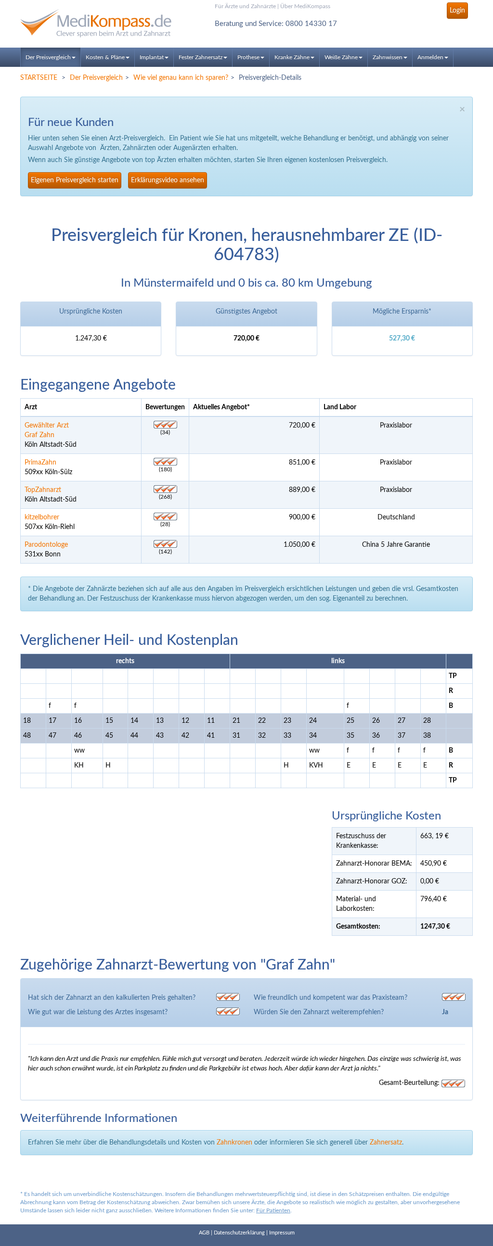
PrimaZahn (40, 462)
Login (457, 10)
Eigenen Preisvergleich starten (74, 180)
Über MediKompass (305, 6)
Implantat (152, 57)
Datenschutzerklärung (239, 1232)
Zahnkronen (234, 1142)
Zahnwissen (387, 57)
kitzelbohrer (42, 517)
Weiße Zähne (341, 57)
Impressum (282, 1232)
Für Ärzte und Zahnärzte (245, 6)
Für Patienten (273, 1210)
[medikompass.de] (90, 23)
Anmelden (430, 57)
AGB (204, 1232)
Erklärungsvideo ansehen (167, 180)
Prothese (248, 57)
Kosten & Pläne (105, 57)
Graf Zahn (39, 435)
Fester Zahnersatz (200, 57)
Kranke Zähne (292, 57)
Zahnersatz (386, 1142)
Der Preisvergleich (48, 57)
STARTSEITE (38, 78)
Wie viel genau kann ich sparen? (180, 78)
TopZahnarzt (43, 490)
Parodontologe (46, 544)
